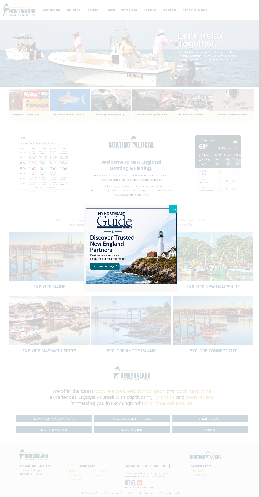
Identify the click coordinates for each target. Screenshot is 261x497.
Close (173, 209)
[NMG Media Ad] (131, 246)
